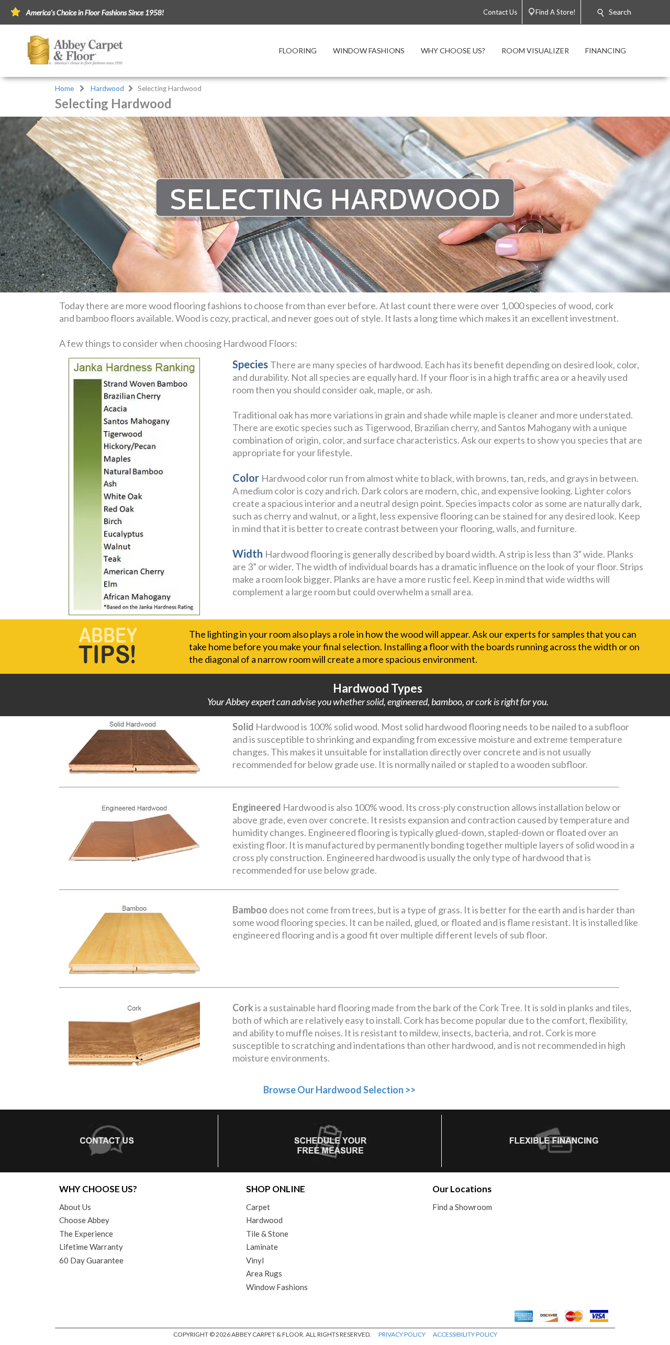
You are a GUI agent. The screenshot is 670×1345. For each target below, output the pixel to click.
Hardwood (107, 88)
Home (64, 88)
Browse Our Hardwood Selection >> (339, 1089)
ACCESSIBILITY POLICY (465, 1334)
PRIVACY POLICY (402, 1334)
